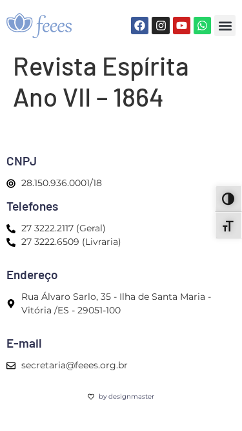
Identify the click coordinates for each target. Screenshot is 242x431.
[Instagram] (160, 25)
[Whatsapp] (202, 25)
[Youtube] (181, 25)
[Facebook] (139, 25)
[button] (225, 25)
